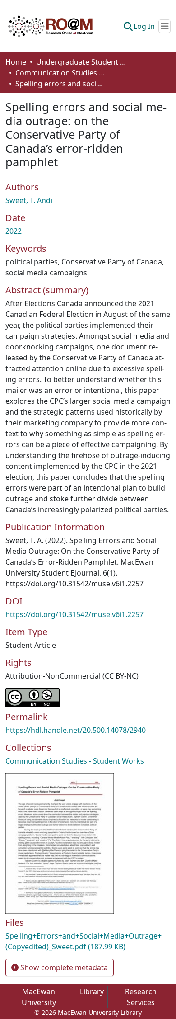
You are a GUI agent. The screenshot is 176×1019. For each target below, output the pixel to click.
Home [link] (15, 62)
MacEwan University (39, 996)
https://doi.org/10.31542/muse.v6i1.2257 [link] (74, 614)
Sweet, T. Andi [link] (28, 200)
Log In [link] (144, 26)
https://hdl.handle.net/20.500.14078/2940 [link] (75, 730)
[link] (88, 941)
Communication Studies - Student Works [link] (60, 73)
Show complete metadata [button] (63, 967)
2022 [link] (13, 231)
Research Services (141, 996)
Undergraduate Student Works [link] (81, 62)
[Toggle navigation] (164, 26)
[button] (50, 26)
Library (92, 991)
